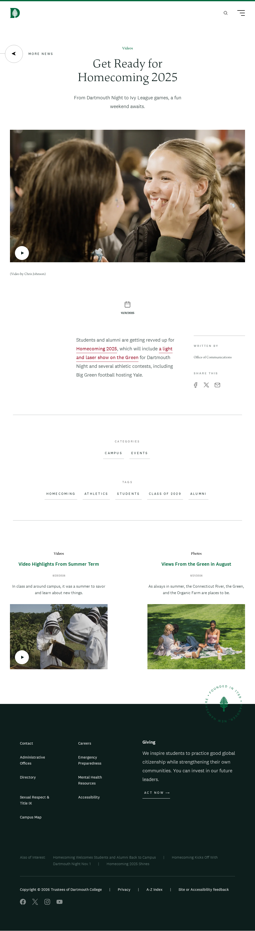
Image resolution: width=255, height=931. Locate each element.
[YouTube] (60, 903)
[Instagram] (47, 903)
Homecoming (61, 494)
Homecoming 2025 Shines (128, 863)
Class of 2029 (165, 494)
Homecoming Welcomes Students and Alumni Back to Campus (104, 857)
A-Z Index (154, 889)
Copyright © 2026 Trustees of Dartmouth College (61, 889)
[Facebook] (23, 903)
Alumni (198, 494)
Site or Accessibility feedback (204, 889)
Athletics (96, 494)
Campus (113, 453)
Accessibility (89, 797)
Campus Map (31, 817)
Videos (127, 48)
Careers (84, 743)
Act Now (154, 793)
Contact (26, 743)
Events (139, 453)
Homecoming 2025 (96, 348)
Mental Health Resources (90, 780)
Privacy (124, 889)
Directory (28, 777)
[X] (35, 903)
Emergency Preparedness (89, 760)
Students (128, 494)
